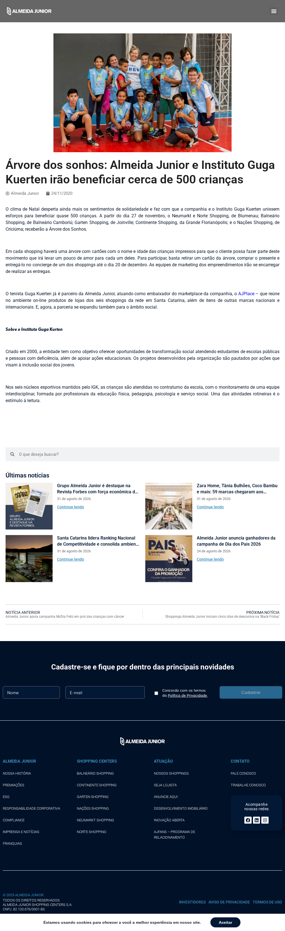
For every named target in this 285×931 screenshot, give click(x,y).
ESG (6, 797)
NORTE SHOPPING (91, 832)
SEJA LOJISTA (165, 785)
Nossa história (17, 773)
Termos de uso (267, 902)
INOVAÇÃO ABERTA (169, 820)
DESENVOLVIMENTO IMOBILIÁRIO (181, 808)
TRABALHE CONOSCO (248, 785)
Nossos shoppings (171, 773)
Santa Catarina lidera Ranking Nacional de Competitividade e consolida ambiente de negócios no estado (98, 541)
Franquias (12, 843)
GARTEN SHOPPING (93, 797)
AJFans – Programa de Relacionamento (174, 834)
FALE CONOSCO (243, 773)
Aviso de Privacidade (229, 902)
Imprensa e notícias (21, 832)
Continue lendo (70, 507)
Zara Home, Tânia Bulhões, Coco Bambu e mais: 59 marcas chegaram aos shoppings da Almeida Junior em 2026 (237, 489)
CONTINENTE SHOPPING (97, 785)
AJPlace (246, 293)
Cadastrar (251, 692)
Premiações (13, 785)
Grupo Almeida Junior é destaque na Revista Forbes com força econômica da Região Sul (97, 489)
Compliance (13, 820)
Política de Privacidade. (188, 695)
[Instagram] (265, 820)
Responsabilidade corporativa (31, 808)
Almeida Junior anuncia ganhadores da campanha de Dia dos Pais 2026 (236, 541)
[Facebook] (248, 820)
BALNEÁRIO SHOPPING (95, 773)
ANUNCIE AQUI (166, 797)
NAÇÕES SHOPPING (93, 808)
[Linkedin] (256, 820)
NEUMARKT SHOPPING (95, 820)
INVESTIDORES (192, 902)
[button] (274, 11)
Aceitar (225, 922)
